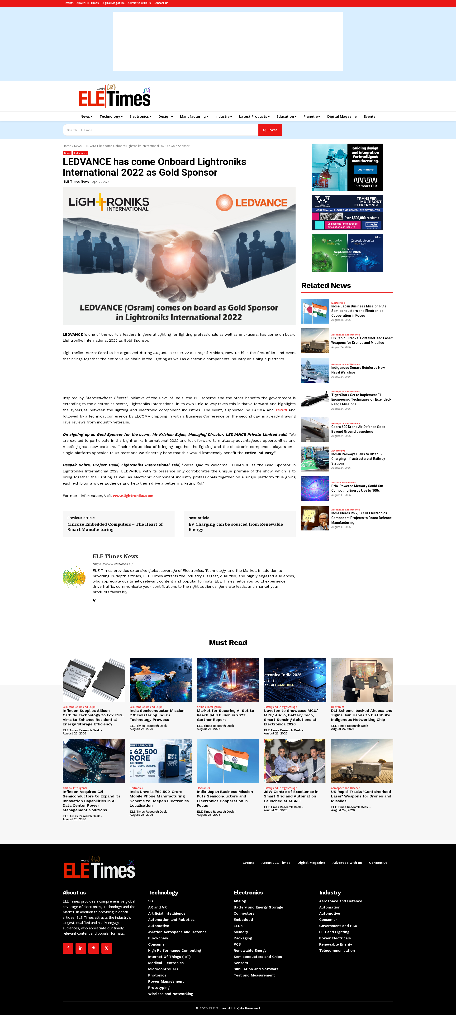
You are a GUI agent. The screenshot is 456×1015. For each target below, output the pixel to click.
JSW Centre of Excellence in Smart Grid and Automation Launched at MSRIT (291, 796)
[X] (106, 948)
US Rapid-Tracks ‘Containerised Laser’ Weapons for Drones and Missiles (361, 796)
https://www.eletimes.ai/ (113, 564)
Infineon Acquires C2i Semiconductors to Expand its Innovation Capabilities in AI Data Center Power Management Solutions (91, 800)
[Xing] (94, 600)
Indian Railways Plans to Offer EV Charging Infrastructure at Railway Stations (358, 458)
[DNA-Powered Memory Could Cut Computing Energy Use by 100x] (315, 488)
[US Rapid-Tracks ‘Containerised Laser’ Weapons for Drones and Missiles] (315, 340)
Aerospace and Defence (345, 335)
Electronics (338, 303)
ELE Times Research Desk (81, 730)
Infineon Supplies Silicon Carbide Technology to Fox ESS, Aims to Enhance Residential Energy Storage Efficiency (93, 717)
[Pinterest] (93, 948)
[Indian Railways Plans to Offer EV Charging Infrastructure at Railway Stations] (315, 459)
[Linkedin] (81, 948)
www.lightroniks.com (133, 495)
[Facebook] (68, 948)
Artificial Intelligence (343, 482)
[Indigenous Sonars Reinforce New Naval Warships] (315, 370)
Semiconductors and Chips (79, 707)
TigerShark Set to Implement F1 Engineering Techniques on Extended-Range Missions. (361, 399)
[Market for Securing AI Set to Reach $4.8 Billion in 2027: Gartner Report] (228, 680)
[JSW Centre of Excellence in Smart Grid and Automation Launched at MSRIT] (295, 761)
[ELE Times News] (74, 577)
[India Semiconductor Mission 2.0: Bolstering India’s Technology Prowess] (161, 680)
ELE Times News (76, 181)
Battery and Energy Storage (280, 707)
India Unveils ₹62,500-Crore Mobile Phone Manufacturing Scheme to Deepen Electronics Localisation (159, 798)
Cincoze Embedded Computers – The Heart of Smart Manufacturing (115, 527)
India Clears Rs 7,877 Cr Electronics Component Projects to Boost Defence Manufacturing (361, 517)
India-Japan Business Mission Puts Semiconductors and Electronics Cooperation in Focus (358, 310)
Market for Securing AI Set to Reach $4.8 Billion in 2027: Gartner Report (225, 715)
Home (67, 146)
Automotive (338, 451)
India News (80, 153)
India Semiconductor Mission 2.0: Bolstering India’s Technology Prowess (157, 715)
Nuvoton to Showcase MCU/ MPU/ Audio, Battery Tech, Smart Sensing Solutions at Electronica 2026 (291, 717)
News (77, 146)
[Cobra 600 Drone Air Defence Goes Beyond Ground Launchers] (315, 429)
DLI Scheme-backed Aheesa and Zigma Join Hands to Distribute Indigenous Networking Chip (361, 715)
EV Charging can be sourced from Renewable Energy (236, 527)
